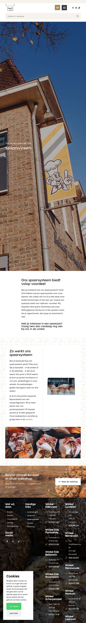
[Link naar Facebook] (72, 7)
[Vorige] (10, 442)
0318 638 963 (54, 566)
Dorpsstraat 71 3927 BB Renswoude (75, 576)
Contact (30, 523)
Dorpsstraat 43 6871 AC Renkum (75, 602)
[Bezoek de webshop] (56, 7)
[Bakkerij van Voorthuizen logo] (10, 7)
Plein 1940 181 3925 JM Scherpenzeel (54, 607)
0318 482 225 (74, 525)
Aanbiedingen (32, 512)
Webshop (31, 526)
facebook (7, 541)
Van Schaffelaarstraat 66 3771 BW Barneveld (75, 547)
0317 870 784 (74, 609)
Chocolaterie (12, 519)
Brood (9, 512)
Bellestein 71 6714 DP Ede (54, 561)
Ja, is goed (14, 606)
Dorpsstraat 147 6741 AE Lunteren (73, 517)
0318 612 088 (54, 588)
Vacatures (31, 515)
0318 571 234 (54, 522)
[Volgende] (76, 442)
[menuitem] (63, 7)
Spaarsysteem (33, 519)
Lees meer (14, 613)
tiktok (19, 541)
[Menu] (63, 7)
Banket (10, 515)
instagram (13, 541)
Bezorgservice (12, 526)
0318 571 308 (74, 583)
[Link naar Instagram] (76, 7)
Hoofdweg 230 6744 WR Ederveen (54, 515)
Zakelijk (10, 522)
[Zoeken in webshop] (77, 16)
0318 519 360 (54, 544)
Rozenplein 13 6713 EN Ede (54, 583)
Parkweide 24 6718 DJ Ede (54, 539)
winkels (28, 419)
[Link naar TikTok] (79, 7)
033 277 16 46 (54, 614)
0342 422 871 (74, 557)
